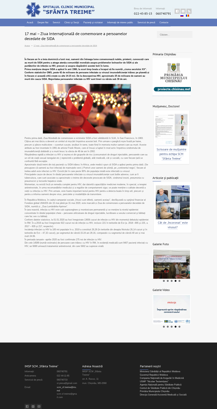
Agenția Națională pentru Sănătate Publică (160, 384)
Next (195, 263)
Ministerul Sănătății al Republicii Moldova (160, 371)
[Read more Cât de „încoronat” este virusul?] (172, 202)
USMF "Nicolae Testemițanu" (154, 381)
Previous (148, 263)
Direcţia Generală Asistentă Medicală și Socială (163, 394)
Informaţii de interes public (120, 22)
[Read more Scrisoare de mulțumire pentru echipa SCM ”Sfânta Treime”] (171, 130)
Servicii (56, 22)
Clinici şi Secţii (71, 22)
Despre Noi (42, 22)
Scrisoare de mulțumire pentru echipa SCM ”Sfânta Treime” (171, 153)
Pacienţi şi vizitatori (93, 22)
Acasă (30, 22)
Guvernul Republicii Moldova (154, 375)
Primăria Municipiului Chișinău (154, 391)
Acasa (27, 46)
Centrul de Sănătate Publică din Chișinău (160, 388)
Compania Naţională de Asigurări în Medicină (162, 378)
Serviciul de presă (146, 22)
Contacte (164, 22)
